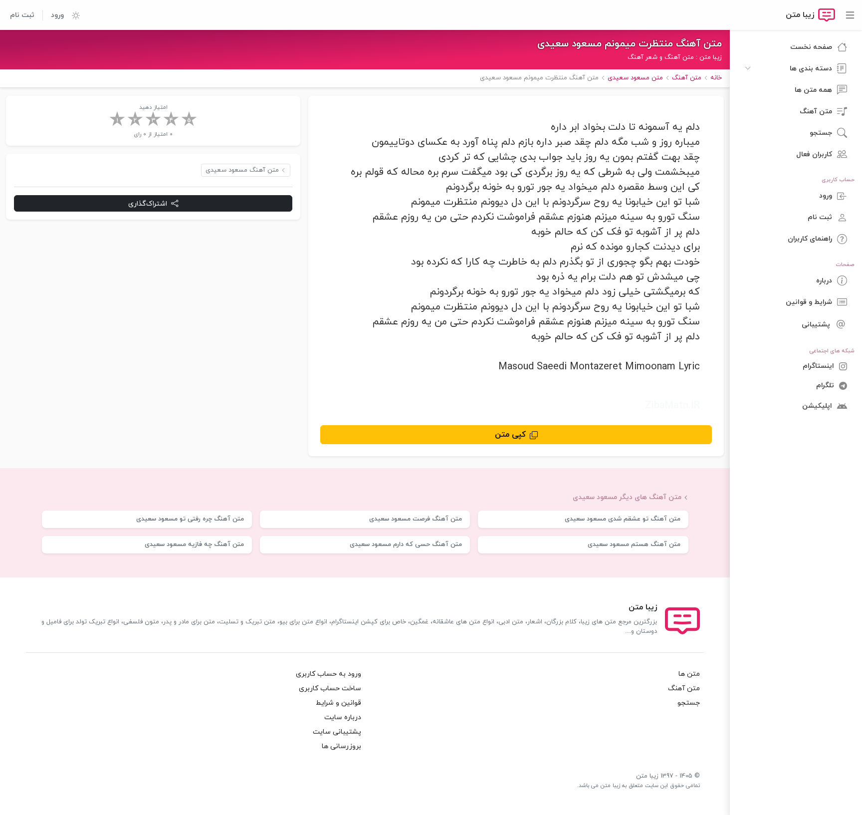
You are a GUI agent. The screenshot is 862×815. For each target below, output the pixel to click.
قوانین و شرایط (338, 703)
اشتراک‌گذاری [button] (147, 204)
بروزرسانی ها (341, 746)
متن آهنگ (684, 688)
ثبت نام (22, 15)
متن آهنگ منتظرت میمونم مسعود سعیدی (629, 44)
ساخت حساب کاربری (330, 688)
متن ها (689, 674)
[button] (72, 15)
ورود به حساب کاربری (328, 674)
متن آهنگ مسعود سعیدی (242, 170)
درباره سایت (342, 717)
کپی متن (510, 434)
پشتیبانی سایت (337, 732)
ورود (57, 15)
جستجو (688, 703)
